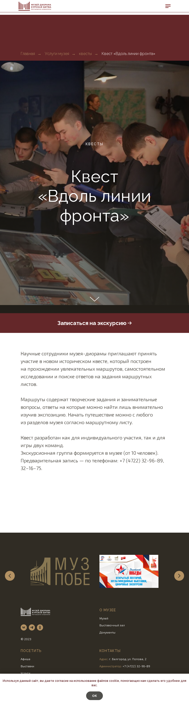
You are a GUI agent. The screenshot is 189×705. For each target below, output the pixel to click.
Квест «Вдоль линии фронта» (128, 53)
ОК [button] (94, 696)
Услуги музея (57, 53)
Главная (28, 53)
